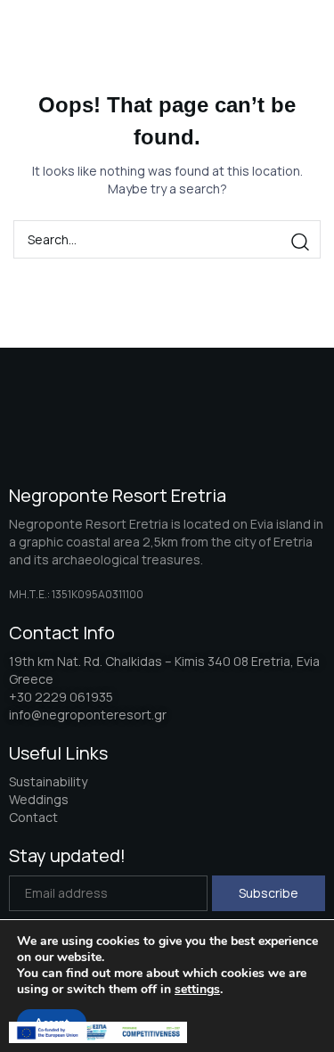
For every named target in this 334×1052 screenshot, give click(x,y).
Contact (33, 817)
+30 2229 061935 (61, 696)
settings (197, 990)
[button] (287, 36)
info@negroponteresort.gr (88, 714)
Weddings (39, 799)
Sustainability (48, 781)
